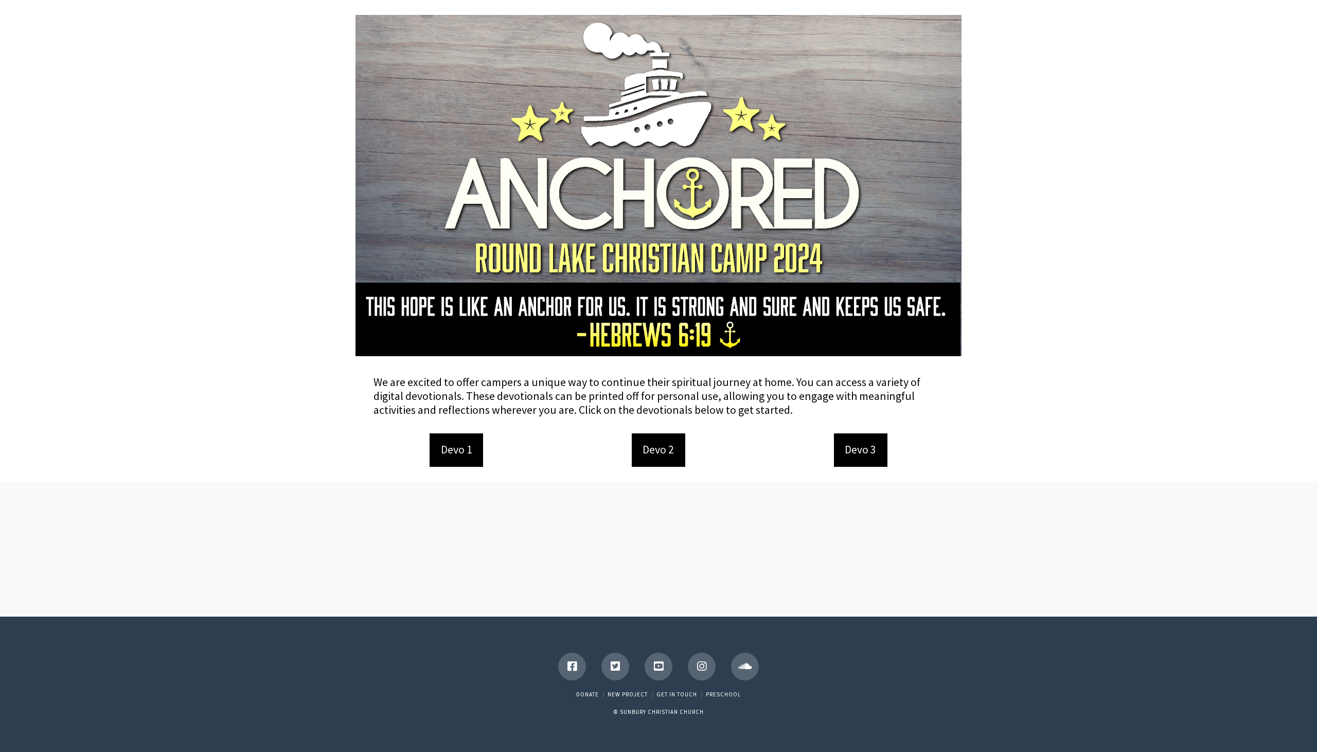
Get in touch (676, 694)
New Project (628, 694)
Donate (587, 694)
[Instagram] (702, 666)
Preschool (723, 694)
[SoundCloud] (745, 666)
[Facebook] (572, 666)
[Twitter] (615, 666)
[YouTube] (658, 666)
